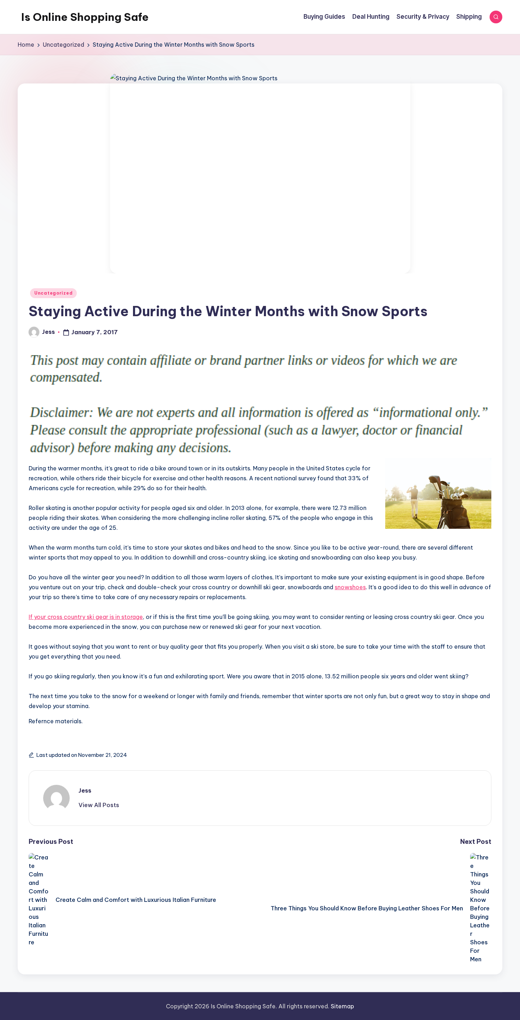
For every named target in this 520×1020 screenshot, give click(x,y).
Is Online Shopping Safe (85, 17)
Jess (85, 790)
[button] (99, 805)
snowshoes (350, 587)
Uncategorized (53, 293)
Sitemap (342, 1006)
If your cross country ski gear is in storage (86, 616)
